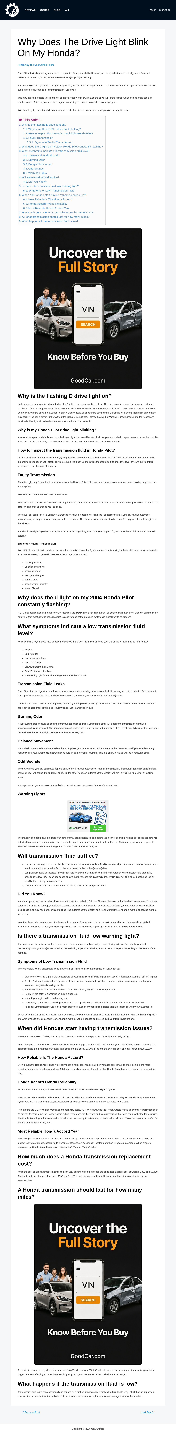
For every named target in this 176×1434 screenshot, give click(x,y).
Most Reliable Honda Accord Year (49, 208)
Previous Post (31, 1412)
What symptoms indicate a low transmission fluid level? (56, 151)
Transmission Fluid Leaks (44, 155)
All (67, 10)
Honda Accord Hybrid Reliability (47, 203)
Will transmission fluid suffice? (40, 177)
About (153, 10)
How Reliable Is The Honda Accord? (50, 199)
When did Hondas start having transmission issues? (54, 195)
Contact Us (164, 10)
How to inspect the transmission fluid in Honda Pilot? (60, 133)
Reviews (30, 10)
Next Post (147, 1412)
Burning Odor (36, 159)
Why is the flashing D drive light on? (44, 124)
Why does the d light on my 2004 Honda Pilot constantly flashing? (62, 146)
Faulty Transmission (40, 137)
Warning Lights (37, 173)
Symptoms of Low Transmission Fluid (51, 190)
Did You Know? (37, 181)
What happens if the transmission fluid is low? (50, 221)
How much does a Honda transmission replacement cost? (57, 212)
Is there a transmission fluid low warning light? (50, 186)
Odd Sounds (36, 168)
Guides (44, 10)
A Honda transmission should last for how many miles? (55, 216)
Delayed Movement (40, 164)
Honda (21, 65)
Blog (57, 10)
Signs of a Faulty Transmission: (53, 142)
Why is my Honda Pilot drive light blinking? (54, 129)
